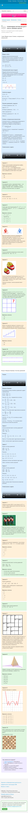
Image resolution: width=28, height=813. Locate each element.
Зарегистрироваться (8, 761)
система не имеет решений (9, 573)
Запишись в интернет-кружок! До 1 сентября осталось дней (14, 15)
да (4, 175)
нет (4, 177)
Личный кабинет (22, 3)
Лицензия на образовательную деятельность (11, 782)
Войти (5, 763)
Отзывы (9, 1)
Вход (25, 1)
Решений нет (6, 216)
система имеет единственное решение (12, 571)
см (6, 676)
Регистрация (20, 1)
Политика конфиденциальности (14, 806)
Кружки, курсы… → (8, 11)
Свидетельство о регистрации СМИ (9, 784)
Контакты (14, 1)
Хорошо (4, 809)
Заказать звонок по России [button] (7, 794)
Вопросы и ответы (5, 786)
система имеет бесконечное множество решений (14, 574)
